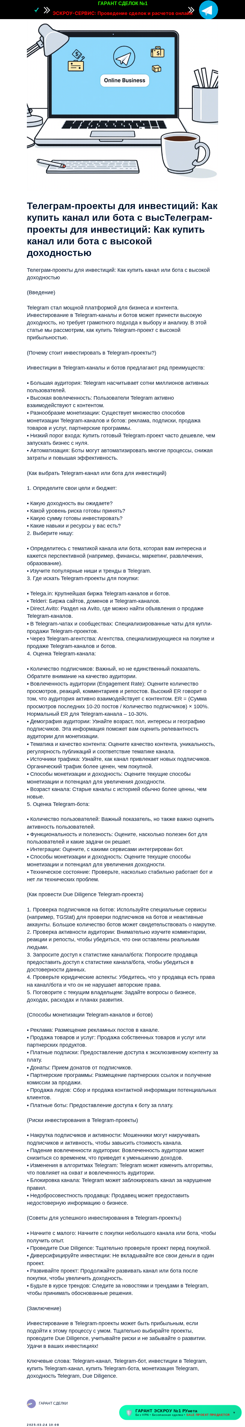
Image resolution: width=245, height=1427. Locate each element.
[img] (208, 9)
